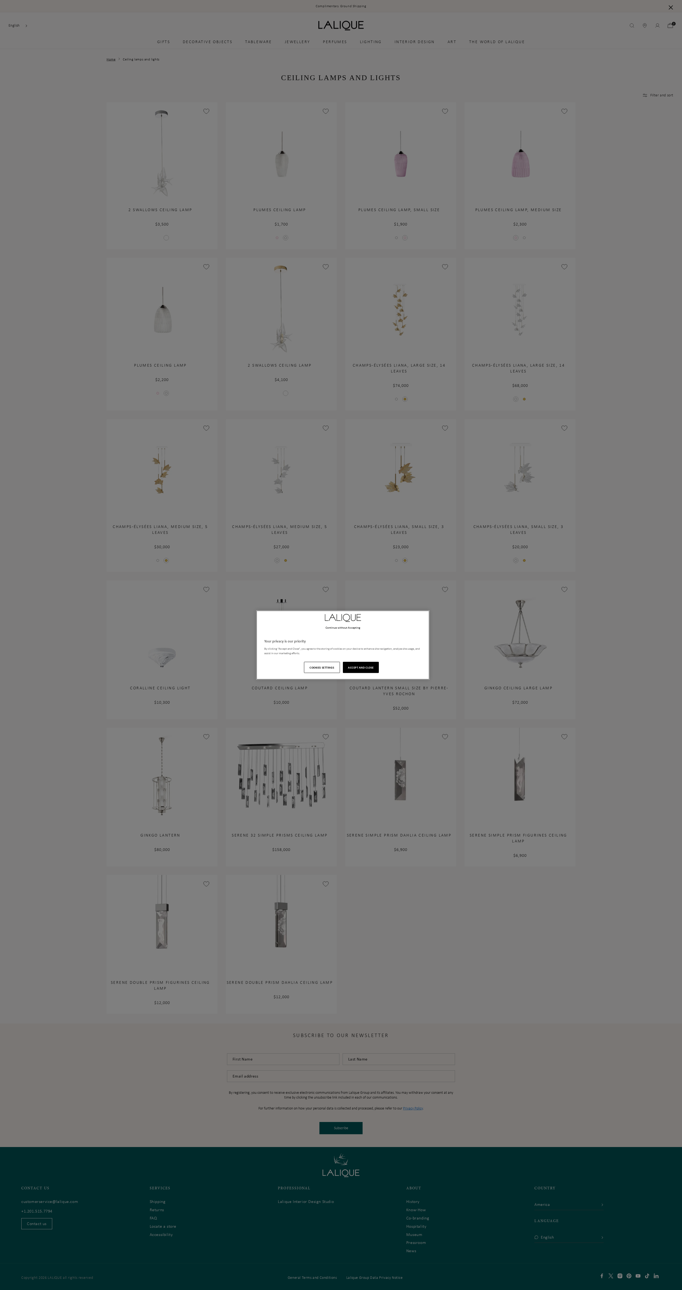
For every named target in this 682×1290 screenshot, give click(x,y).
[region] (342, 645)
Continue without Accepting (343, 627)
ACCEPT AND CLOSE (361, 667)
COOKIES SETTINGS (322, 667)
